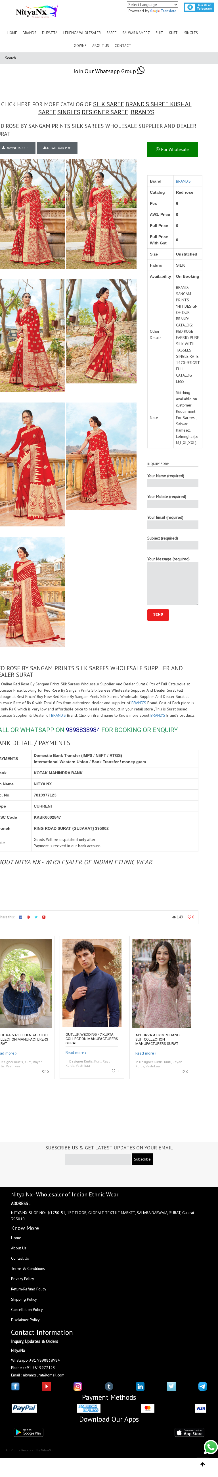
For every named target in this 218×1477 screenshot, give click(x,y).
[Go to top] (202, 1464)
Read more (75, 1052)
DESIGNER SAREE (105, 112)
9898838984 (83, 730)
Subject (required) (162, 538)
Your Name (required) (165, 475)
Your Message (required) (168, 558)
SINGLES (68, 112)
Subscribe (142, 1159)
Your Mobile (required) (166, 496)
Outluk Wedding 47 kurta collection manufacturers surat (92, 1038)
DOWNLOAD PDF (58, 148)
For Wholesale (174, 149)
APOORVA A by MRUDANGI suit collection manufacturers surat (158, 1039)
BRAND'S (137, 104)
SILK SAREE (108, 104)
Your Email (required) (165, 517)
